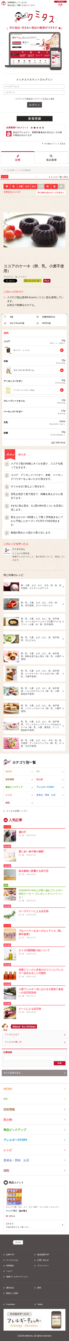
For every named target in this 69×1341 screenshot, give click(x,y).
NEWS (8, 771)
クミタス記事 (9, 170)
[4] (40, 128)
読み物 (39, 779)
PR (37, 771)
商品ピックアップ (13, 787)
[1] (32, 128)
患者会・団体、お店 (46, 795)
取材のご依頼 (12, 1293)
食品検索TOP (43, 1254)
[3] (37, 128)
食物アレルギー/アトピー (17, 1277)
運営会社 (10, 1288)
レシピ (8, 795)
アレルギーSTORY (45, 787)
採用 (39, 1288)
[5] (43, 128)
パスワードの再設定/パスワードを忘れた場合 (34, 99)
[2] (34, 128)
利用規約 (10, 1265)
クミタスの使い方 (13, 1042)
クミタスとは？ (12, 1034)
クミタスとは (12, 1260)
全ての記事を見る (12, 1073)
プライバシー (43, 1265)
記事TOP (10, 1254)
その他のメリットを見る (54, 144)
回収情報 (9, 779)
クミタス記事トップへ (17, 811)
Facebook (10, 1304)
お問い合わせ (43, 1260)
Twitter (40, 1304)
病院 (7, 802)
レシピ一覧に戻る (59, 177)
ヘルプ (9, 1271)
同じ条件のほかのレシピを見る (50, 193)
